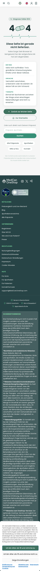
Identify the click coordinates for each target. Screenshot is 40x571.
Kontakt (27, 149)
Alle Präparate (13, 143)
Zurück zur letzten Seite (21, 111)
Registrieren (6, 228)
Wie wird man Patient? (11, 236)
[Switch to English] (27, 3)
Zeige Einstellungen (20, 560)
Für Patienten (7, 283)
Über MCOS (6, 232)
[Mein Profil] (31, 3)
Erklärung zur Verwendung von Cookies (8, 566)
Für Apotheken (7, 280)
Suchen (20, 136)
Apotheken (28, 143)
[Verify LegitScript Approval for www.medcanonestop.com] (6, 192)
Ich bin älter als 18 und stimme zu (20, 548)
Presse (4, 239)
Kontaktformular (8, 287)
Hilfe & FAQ (14, 149)
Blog (3, 210)
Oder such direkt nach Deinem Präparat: (20, 125)
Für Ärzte (5, 276)
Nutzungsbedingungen (11, 251)
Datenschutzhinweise (10, 254)
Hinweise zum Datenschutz (23, 565)
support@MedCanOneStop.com (14, 291)
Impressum (34, 564)
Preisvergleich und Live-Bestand (14, 206)
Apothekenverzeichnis (10, 214)
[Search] (8, 3)
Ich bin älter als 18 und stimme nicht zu (20, 554)
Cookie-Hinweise (8, 265)
